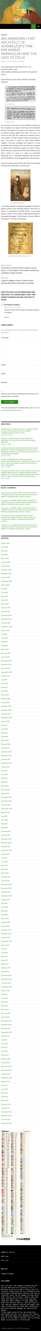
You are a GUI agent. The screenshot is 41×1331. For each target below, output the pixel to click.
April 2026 (4, 554)
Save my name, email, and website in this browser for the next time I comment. (19, 395)
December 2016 (6, 975)
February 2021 (6, 789)
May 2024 (4, 642)
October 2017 (5, 937)
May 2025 (4, 596)
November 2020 (6, 801)
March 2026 (5, 558)
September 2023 (6, 672)
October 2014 (5, 1074)
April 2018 (4, 915)
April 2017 (4, 960)
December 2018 (6, 884)
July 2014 (4, 1085)
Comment (5, 338)
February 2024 (6, 653)
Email (3, 373)
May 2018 (4, 911)
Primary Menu (38, 26)
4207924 (13, 61)
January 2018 (5, 926)
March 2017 (5, 964)
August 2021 (5, 767)
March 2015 (5, 1055)
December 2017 (6, 930)
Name (4, 365)
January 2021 (5, 793)
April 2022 (4, 736)
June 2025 (4, 592)
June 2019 (4, 862)
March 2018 (5, 918)
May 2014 (4, 1093)
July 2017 (4, 949)
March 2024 (5, 649)
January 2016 (5, 1017)
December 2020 (6, 797)
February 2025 (6, 608)
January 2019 (5, 880)
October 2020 (5, 805)
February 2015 (6, 1059)
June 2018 (4, 907)
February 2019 (6, 877)
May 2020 (4, 824)
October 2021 (5, 759)
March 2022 (5, 740)
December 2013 (6, 1112)
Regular (4, 35)
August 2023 (5, 676)
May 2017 (4, 956)
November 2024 (6, 619)
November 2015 (6, 1025)
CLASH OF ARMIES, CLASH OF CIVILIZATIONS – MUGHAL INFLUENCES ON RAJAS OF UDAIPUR (17, 280)
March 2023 (5, 695)
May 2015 (4, 1047)
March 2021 (5, 786)
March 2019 (5, 873)
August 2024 (5, 630)
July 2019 (4, 858)
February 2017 (6, 968)
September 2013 (6, 1123)
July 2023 (4, 680)
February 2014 (6, 1104)
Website (4, 382)
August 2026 (5, 543)
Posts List (4, 1260)
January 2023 (5, 702)
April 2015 (4, 1051)
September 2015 (6, 1032)
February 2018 (6, 922)
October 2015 (5, 1028)
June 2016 (4, 998)
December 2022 (6, 706)
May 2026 (4, 551)
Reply (8, 317)
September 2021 (6, 763)
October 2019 (5, 846)
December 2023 (6, 661)
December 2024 (6, 615)
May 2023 (4, 687)
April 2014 (4, 1097)
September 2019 (6, 850)
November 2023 (6, 664)
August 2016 (5, 990)
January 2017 (5, 971)
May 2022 (4, 733)
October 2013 (5, 1119)
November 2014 (6, 1070)
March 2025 (5, 604)
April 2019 (4, 869)
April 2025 (4, 600)
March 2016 (5, 1009)
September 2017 (6, 941)
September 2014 (6, 1078)
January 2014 (5, 1108)
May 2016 (4, 1002)
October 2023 (5, 668)
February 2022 (6, 744)
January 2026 (5, 566)
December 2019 (6, 839)
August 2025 (5, 585)
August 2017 (5, 945)
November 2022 (6, 710)
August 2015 (5, 1036)
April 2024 (4, 645)
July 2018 (4, 903)
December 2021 (6, 752)
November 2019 (6, 843)
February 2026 (6, 562)
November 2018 (6, 888)
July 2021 (4, 771)
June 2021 (4, 774)
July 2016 (4, 994)
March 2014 (5, 1100)
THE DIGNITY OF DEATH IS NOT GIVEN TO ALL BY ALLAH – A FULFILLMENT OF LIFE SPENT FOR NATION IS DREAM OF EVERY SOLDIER (20, 269)
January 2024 (5, 657)
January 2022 (5, 748)
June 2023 (4, 683)
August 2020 (5, 812)
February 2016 (6, 1013)
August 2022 (5, 721)
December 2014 (6, 1066)
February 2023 (6, 699)
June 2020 (4, 820)
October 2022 (5, 714)
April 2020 (4, 827)
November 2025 (6, 573)
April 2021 (4, 782)
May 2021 (4, 778)
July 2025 (4, 589)
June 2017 (4, 952)
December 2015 (6, 1021)
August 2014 (5, 1081)
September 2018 (6, 896)
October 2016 (5, 983)
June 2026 (4, 547)
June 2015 (4, 1043)
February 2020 (6, 831)
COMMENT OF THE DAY (7, 1252)
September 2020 (6, 808)
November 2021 (6, 755)
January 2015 (5, 1062)
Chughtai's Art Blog (9, 26)
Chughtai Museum (7, 1273)
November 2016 (6, 979)
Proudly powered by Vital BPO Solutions (15, 1328)
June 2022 (4, 729)
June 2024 (4, 638)
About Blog (4, 1256)
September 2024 (6, 626)
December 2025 (6, 570)
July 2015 (4, 1040)
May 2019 (4, 865)
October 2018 (5, 892)
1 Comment (20, 61)
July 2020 (4, 816)
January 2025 (5, 611)
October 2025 (5, 577)
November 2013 (6, 1116)
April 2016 (4, 1006)
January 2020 (5, 835)
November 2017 (6, 934)
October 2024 (5, 623)
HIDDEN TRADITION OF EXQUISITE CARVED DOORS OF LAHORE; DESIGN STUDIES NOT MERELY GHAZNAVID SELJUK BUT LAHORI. (19, 431)
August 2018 (5, 899)
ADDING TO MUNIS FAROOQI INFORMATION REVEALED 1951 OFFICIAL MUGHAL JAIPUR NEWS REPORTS (18, 440)
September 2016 (6, 987)
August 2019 (5, 854)
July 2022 (4, 725)
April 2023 (4, 691)
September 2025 (6, 581)
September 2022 (6, 717)
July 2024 (4, 634)
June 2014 (4, 1089)
